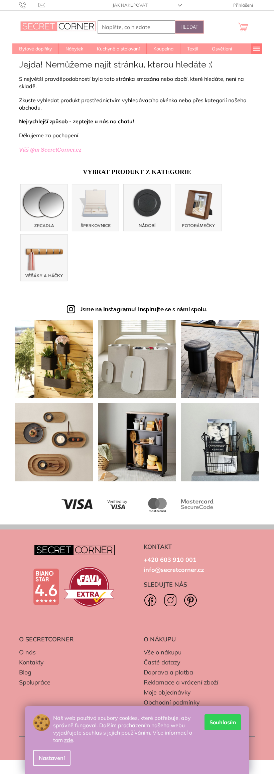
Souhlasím (223, 722)
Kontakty (31, 662)
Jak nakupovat (130, 5)
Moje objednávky (167, 692)
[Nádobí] (147, 207)
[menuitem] (35, 48)
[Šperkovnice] (96, 207)
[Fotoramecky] (198, 207)
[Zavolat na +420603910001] (29, 4)
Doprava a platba (168, 672)
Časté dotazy (162, 662)
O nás (27, 652)
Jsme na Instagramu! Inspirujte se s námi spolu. (144, 309)
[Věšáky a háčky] (44, 257)
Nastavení (52, 758)
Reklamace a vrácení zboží (181, 682)
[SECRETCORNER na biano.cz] (46, 587)
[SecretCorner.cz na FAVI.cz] (89, 587)
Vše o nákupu (162, 652)
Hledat (189, 27)
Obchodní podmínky (172, 702)
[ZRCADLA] (44, 207)
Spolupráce (34, 682)
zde (68, 740)
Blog (25, 672)
